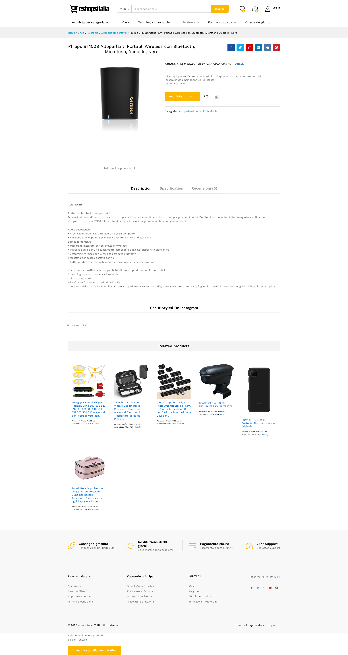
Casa (125, 22)
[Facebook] (252, 588)
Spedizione (75, 586)
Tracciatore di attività (140, 601)
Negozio (194, 591)
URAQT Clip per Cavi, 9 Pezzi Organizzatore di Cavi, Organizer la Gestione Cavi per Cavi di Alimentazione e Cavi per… (174, 409)
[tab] (141, 189)
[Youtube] (270, 588)
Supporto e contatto (80, 596)
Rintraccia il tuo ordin (203, 601)
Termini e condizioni (80, 601)
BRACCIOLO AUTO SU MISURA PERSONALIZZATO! (215, 405)
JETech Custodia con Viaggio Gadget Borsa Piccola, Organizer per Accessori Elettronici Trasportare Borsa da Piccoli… (128, 410)
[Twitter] (258, 588)
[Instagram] (276, 588)
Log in (276, 7)
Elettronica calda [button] (220, 22)
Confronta (216, 97)
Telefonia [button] (189, 22)
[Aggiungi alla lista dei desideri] (207, 97)
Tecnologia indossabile (141, 586)
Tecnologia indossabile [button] (154, 22)
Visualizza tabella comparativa (94, 650)
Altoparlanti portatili (192, 111)
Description (141, 188)
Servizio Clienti (77, 591)
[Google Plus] (264, 588)
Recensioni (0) (204, 188)
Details (239, 63)
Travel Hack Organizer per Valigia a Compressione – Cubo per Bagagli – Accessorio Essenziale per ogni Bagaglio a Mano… (88, 495)
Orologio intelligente (139, 596)
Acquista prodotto (182, 96)
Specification (171, 188)
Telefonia (211, 111)
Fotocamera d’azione (140, 591)
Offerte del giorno (257, 22)
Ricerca (219, 8)
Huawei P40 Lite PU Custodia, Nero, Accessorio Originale (258, 423)
